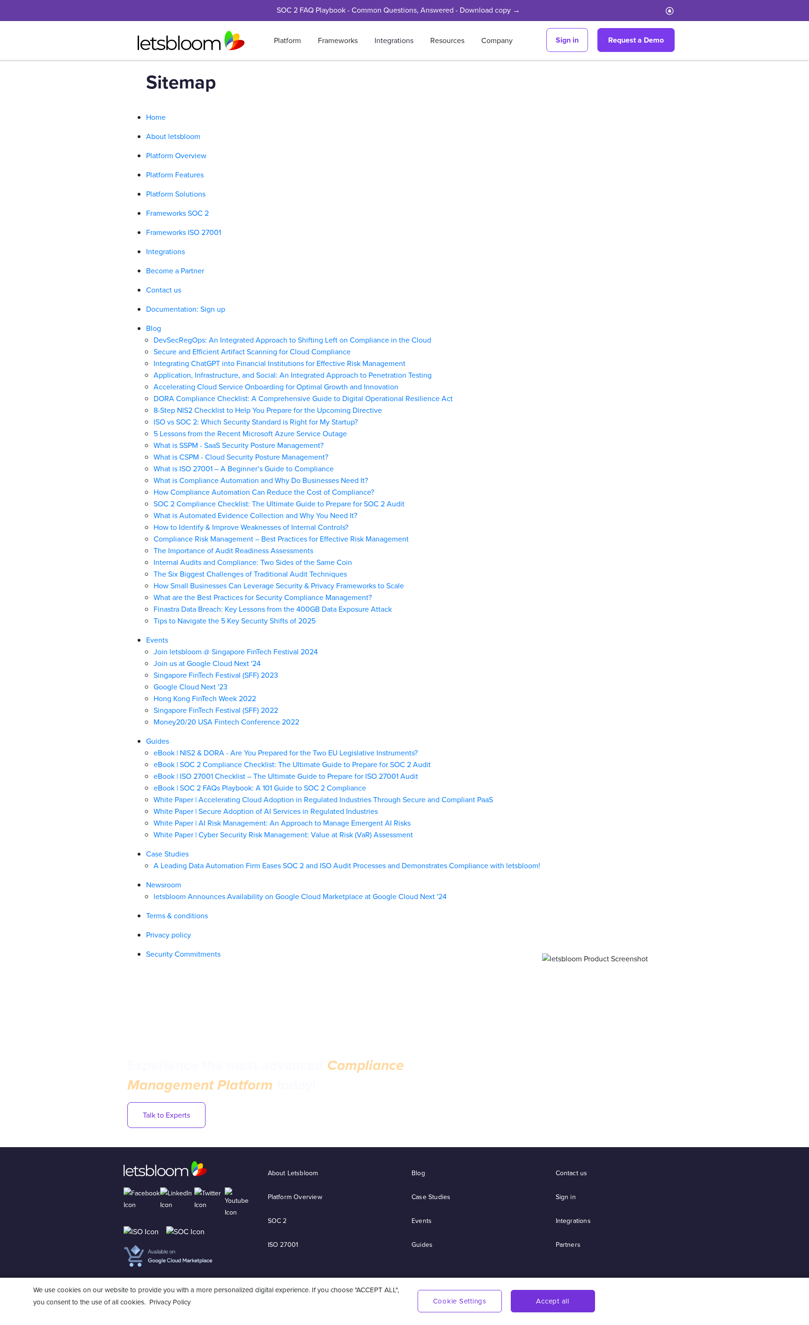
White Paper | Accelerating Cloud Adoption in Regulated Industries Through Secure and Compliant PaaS (323, 799)
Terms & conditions (177, 915)
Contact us (163, 290)
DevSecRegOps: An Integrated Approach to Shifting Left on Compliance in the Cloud (292, 340)
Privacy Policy (170, 1302)
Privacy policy (168, 935)
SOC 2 (277, 1221)
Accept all (552, 1301)
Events (157, 640)
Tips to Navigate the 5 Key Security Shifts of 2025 (235, 620)
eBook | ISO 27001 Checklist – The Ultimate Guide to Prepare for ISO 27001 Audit (286, 776)
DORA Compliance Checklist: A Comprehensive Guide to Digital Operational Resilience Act (303, 398)
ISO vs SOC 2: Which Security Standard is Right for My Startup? (256, 422)
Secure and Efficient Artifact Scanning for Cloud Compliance (252, 351)
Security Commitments (183, 954)
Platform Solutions (176, 194)
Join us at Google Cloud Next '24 (207, 663)
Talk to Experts (166, 1115)
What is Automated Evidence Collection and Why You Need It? (255, 515)
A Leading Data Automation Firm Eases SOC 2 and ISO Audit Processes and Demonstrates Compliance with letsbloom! (347, 865)
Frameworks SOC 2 (177, 213)
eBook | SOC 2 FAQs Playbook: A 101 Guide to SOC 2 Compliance (260, 788)
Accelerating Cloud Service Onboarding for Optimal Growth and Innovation (276, 386)
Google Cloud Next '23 (191, 686)
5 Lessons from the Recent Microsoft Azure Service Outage (250, 433)
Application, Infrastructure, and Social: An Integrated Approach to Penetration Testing (293, 375)
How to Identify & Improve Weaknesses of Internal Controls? (251, 527)
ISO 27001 (283, 1245)
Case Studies (167, 854)
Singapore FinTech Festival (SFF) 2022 (216, 710)
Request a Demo (636, 40)
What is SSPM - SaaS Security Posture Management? (239, 445)
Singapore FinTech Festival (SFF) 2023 (216, 675)
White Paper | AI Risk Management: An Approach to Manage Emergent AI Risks (282, 823)
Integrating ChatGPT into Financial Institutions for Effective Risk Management (279, 363)
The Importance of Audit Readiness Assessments (233, 550)
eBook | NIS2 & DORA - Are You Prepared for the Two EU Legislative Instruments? (286, 752)
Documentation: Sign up (185, 309)
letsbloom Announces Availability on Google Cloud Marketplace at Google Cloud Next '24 (300, 896)
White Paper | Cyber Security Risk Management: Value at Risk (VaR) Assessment (283, 834)
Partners (568, 1245)
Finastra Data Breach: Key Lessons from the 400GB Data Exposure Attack (273, 609)
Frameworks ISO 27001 (183, 232)
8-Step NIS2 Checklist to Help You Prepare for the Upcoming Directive (268, 410)
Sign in (567, 40)
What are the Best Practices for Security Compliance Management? (263, 597)
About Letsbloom (293, 1173)
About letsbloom (173, 136)
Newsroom (163, 884)
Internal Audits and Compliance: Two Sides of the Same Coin (253, 562)
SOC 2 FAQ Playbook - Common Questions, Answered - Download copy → (398, 10)
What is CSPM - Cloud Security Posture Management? (241, 457)
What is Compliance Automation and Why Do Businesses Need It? (261, 480)
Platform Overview (176, 155)
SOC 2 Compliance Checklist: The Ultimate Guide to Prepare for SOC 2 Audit (279, 503)
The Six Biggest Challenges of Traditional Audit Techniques (250, 574)
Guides (157, 741)
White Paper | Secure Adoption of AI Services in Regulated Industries (266, 811)
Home (156, 117)
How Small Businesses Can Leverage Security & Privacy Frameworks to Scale (279, 585)
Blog (153, 328)
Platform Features (175, 174)
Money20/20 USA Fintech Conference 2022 (226, 722)
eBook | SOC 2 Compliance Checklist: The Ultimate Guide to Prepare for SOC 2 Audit (292, 764)
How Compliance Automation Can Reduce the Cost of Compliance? (264, 492)
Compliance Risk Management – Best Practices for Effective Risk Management (281, 539)
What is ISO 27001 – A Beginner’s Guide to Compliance (244, 468)
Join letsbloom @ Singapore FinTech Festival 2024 (236, 651)
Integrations (394, 40)
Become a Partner (175, 270)
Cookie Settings (459, 1301)
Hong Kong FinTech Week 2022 (205, 698)
